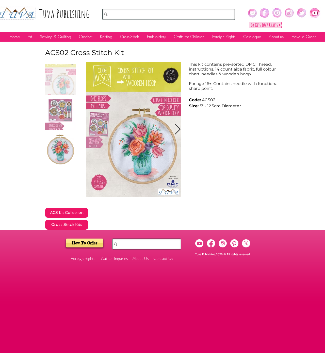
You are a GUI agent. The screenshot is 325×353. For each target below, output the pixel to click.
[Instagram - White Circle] (223, 243)
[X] (246, 243)
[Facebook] (211, 243)
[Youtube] (199, 243)
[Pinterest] (234, 243)
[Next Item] (177, 129)
